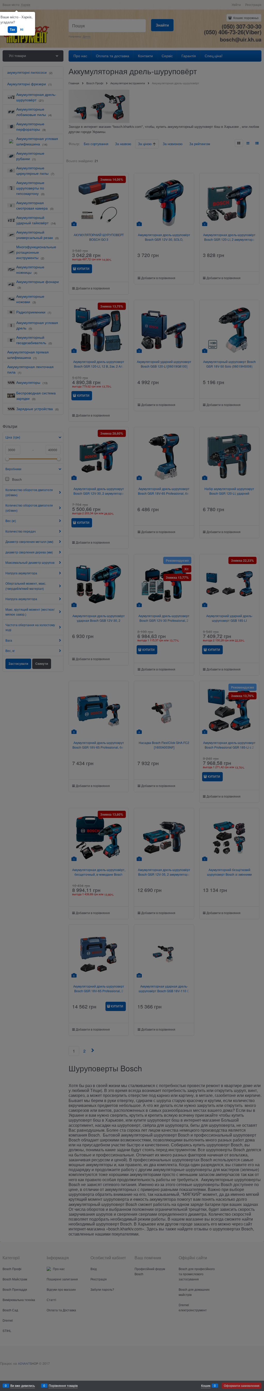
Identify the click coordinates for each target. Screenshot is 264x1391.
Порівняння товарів (63, 1385)
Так (12, 29)
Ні (21, 29)
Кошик (205, 1385)
